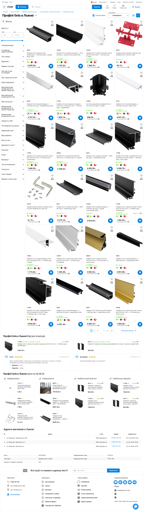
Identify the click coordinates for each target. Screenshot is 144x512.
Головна (5, 12)
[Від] (6, 35)
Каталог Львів (15, 12)
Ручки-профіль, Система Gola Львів (50, 12)
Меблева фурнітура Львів (29, 12)
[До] (18, 35)
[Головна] (10, 7)
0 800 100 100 (116, 442)
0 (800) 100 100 (116, 438)
